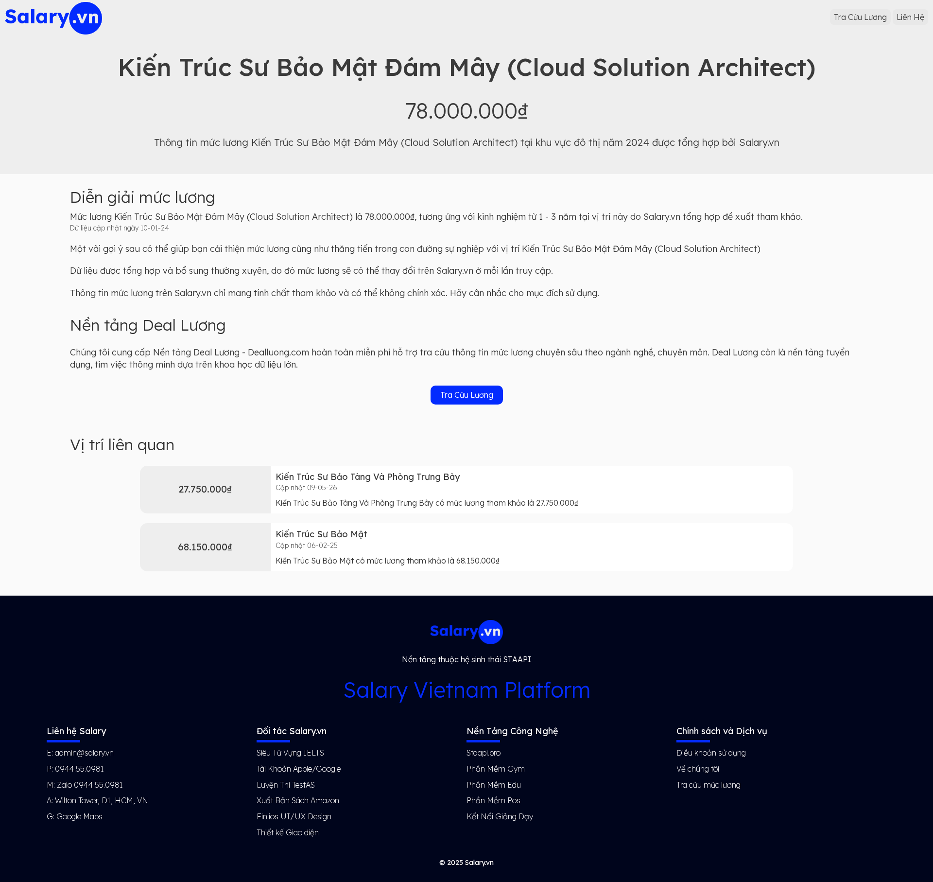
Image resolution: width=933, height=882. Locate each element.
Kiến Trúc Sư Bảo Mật (321, 534)
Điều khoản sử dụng (711, 753)
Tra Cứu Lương (860, 17)
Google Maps (79, 816)
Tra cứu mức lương (708, 785)
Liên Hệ (910, 17)
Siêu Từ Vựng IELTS (290, 753)
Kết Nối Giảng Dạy (499, 816)
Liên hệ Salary (76, 731)
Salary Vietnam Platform (466, 689)
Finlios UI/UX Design (294, 816)
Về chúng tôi (697, 769)
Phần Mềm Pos (493, 800)
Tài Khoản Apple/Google (299, 769)
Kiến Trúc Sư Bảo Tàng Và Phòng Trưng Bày (368, 476)
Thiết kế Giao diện (288, 832)
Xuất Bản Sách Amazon (298, 800)
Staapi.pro (483, 753)
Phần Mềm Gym (495, 769)
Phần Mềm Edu (493, 785)
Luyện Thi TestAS (286, 785)
